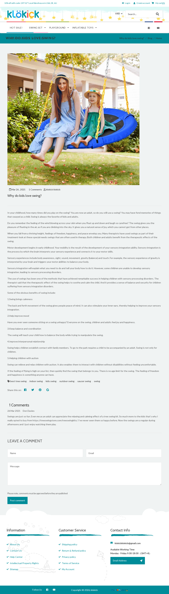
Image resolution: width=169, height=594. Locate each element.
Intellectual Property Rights (24, 563)
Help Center (16, 556)
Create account (143, 3)
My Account (68, 569)
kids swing (51, 381)
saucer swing (84, 381)
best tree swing (18, 381)
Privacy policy (69, 556)
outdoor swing (66, 381)
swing (97, 381)
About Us (15, 544)
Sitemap (14, 569)
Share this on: (14, 390)
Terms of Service (70, 563)
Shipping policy (69, 544)
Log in (127, 3)
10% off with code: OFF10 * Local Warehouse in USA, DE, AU (30, 3)
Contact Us (16, 550)
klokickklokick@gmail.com (128, 543)
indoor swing (36, 381)
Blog (150, 38)
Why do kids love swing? (24, 196)
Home (159, 38)
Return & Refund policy (74, 550)
